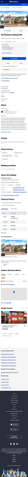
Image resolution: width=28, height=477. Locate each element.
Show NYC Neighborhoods (14, 437)
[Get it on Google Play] (14, 429)
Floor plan (8, 30)
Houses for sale (5, 385)
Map (21, 30)
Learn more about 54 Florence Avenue (10, 195)
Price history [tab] (5, 208)
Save (21, 63)
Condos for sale (5, 379)
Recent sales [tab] (14, 208)
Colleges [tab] (17, 274)
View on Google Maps (6, 302)
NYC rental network (14, 400)
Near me (14, 404)
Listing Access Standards (14, 420)
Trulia (14, 457)
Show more (3, 232)
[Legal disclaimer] (8, 92)
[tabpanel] (14, 222)
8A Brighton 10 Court (7, 327)
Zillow (14, 455)
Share (8, 63)
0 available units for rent (18, 189)
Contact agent (14, 58)
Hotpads (14, 459)
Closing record (14, 218)
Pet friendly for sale (6, 387)
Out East (14, 461)
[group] (14, 324)
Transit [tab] (3, 274)
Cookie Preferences (14, 413)
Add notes (6, 69)
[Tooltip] (13, 205)
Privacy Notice (14, 415)
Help (14, 406)
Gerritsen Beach (8, 41)
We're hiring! (14, 395)
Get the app (24, 4)
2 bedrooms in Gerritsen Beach (8, 360)
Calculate (11, 92)
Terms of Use (14, 409)
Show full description (6, 132)
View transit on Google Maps (8, 284)
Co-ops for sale (5, 382)
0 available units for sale (18, 187)
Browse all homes (14, 402)
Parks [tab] (23, 274)
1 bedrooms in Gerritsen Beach (8, 357)
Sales (2, 7)
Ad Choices (14, 417)
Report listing (6, 80)
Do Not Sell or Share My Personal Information (14, 411)
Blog (14, 393)
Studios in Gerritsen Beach (7, 354)
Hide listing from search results (10, 78)
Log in (5, 264)
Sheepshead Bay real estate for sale (9, 372)
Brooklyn (7, 7)
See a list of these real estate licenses (15, 451)
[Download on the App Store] (14, 424)
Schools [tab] (10, 274)
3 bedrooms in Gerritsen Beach (8, 362)
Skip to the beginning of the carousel (14, 338)
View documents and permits (19, 192)
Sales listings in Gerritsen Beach (8, 365)
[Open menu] (2, 2)
